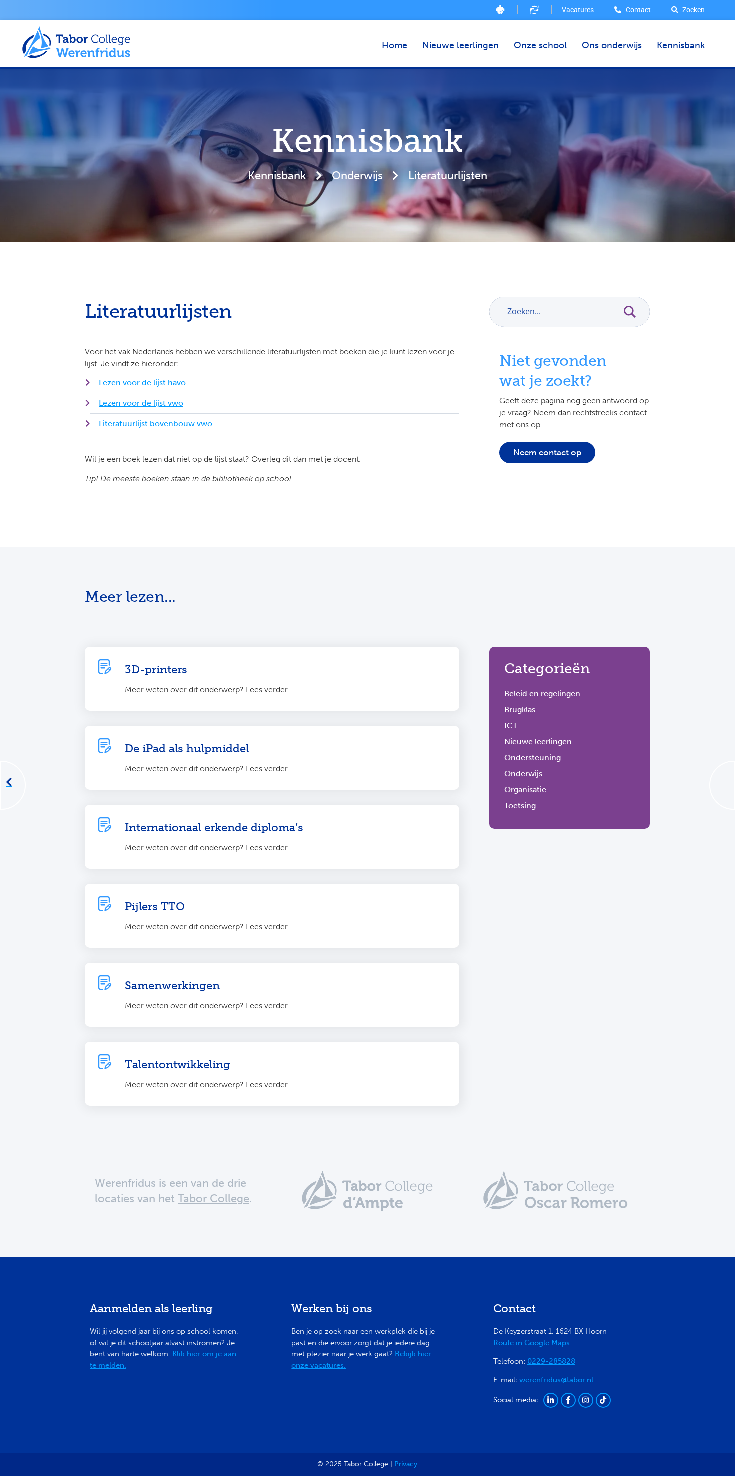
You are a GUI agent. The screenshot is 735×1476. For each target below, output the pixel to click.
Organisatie (525, 789)
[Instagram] (586, 1400)
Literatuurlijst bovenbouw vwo (155, 423)
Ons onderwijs (612, 45)
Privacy (406, 1464)
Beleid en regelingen (542, 693)
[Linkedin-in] (551, 1400)
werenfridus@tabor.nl (557, 1379)
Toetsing (520, 805)
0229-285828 (552, 1361)
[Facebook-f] (568, 1400)
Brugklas (520, 709)
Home (395, 45)
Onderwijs (357, 175)
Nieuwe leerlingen (460, 45)
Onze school (540, 45)
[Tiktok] (603, 1400)
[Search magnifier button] (635, 312)
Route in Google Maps (532, 1342)
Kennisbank (681, 45)
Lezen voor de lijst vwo (141, 403)
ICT (511, 725)
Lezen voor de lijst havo (142, 382)
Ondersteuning (532, 757)
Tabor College (214, 1198)
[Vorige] (9, 783)
